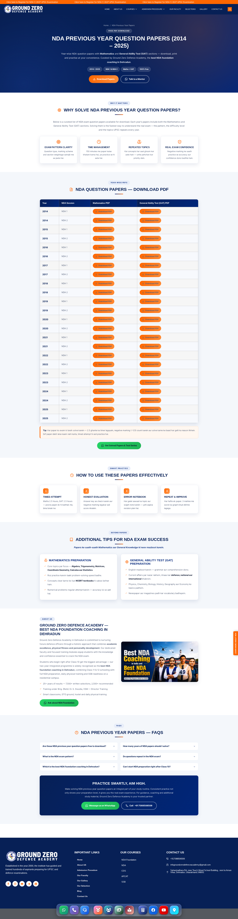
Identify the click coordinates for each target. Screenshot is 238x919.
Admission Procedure (152, 9)
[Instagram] (15, 884)
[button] (230, 9)
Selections (190, 9)
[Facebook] (8, 884)
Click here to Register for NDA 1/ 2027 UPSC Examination (80, 2)
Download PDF (105, 211)
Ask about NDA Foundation (61, 702)
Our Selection (83, 886)
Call (140, 805)
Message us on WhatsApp (102, 805)
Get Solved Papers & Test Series (121, 445)
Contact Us (217, 9)
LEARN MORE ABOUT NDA (236, 643)
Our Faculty (175, 9)
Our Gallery (82, 881)
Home (107, 9)
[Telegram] (29, 884)
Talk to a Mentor (137, 79)
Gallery (203, 9)
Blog (79, 891)
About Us (118, 9)
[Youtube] (22, 884)
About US (81, 865)
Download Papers (105, 79)
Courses (130, 9)
